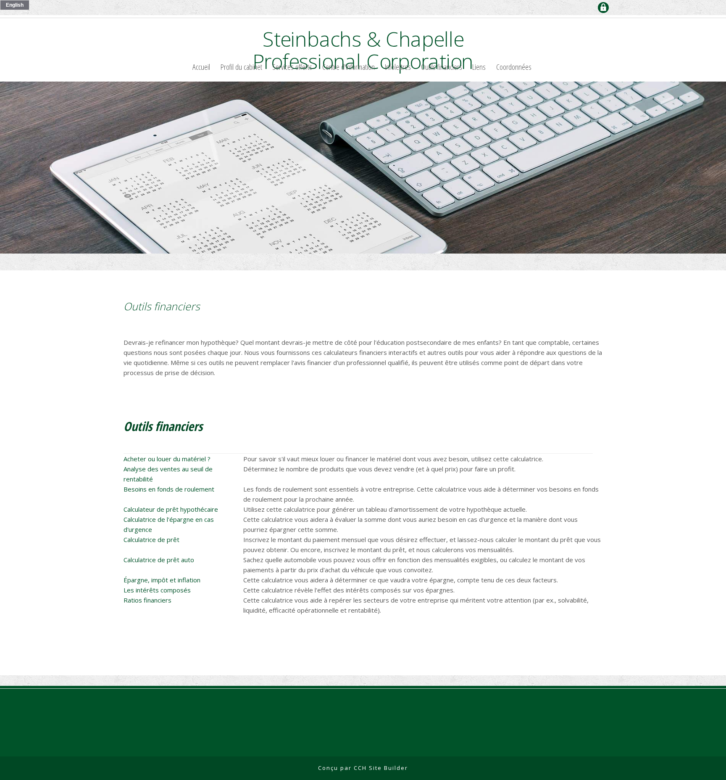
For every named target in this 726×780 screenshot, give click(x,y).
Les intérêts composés (157, 590)
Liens (479, 66)
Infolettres (398, 66)
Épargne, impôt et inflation (162, 580)
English (15, 5)
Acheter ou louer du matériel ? (167, 459)
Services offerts (292, 66)
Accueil (201, 66)
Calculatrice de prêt (151, 539)
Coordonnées (513, 66)
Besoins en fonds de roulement (169, 489)
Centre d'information (348, 66)
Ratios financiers (147, 600)
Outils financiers (441, 66)
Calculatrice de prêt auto (159, 559)
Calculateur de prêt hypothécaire (171, 509)
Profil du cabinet (241, 66)
